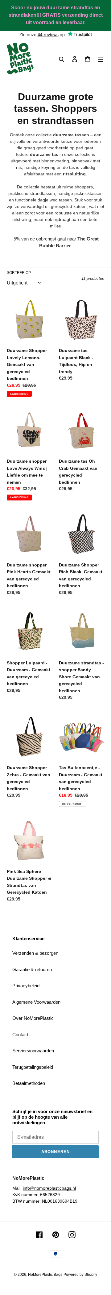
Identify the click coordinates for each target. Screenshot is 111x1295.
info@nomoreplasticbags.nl (49, 1188)
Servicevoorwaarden (33, 1050)
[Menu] (100, 59)
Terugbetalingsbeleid (32, 1067)
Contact (20, 1034)
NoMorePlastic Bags (45, 1274)
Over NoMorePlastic (33, 1018)
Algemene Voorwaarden (36, 1002)
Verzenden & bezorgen (35, 953)
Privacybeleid (25, 985)
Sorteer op (19, 273)
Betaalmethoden (28, 1083)
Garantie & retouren (32, 969)
